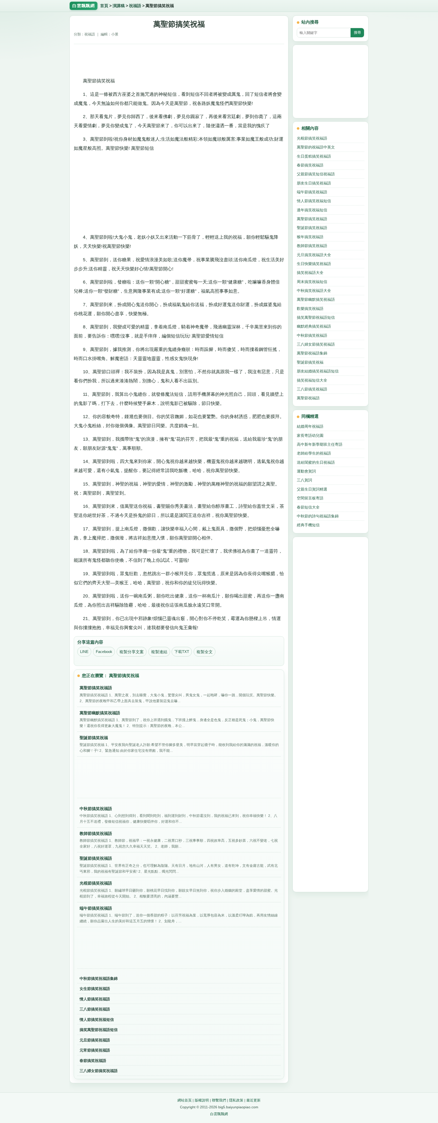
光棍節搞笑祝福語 (312, 138)
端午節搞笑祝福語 (312, 192)
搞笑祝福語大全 (310, 272)
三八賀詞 (304, 480)
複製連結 (159, 652)
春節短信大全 (308, 507)
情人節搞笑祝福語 (95, 999)
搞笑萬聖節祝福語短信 (99, 1029)
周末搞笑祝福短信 (312, 281)
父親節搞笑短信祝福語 (316, 174)
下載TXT (181, 652)
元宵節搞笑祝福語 (95, 1050)
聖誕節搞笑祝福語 (312, 228)
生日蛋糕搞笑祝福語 (314, 156)
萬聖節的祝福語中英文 (316, 147)
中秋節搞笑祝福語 (312, 335)
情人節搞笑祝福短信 (97, 1019)
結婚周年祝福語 (310, 426)
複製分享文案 (131, 652)
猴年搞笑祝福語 (310, 237)
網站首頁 (184, 1100)
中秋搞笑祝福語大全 (314, 290)
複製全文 (204, 652)
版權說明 (202, 1100)
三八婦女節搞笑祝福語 (99, 1071)
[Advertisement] (179, 58)
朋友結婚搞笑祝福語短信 (318, 371)
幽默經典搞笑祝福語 (314, 326)
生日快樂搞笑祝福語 (314, 263)
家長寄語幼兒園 (310, 435)
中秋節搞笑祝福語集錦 (99, 978)
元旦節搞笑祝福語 (95, 1040)
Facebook (104, 652)
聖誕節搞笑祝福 (310, 362)
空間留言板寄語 (310, 498)
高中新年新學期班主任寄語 (319, 444)
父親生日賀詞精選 (312, 489)
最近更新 (253, 1100)
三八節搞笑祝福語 (95, 1009)
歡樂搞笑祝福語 (310, 308)
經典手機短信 (308, 525)
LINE (84, 652)
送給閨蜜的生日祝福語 (316, 462)
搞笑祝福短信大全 (312, 380)
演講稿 (119, 6)
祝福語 (135, 6)
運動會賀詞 (306, 471)
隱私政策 (236, 1100)
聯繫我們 (219, 1100)
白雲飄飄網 (219, 1114)
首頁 (104, 6)
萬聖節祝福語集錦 (312, 353)
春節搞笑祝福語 (93, 1060)
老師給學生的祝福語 (314, 453)
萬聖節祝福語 (308, 398)
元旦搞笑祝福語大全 (314, 255)
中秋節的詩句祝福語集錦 (318, 516)
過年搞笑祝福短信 (312, 210)
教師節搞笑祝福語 (312, 246)
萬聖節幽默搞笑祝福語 (316, 299)
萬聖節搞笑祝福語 (312, 219)
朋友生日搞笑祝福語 (314, 183)
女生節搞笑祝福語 (95, 988)
